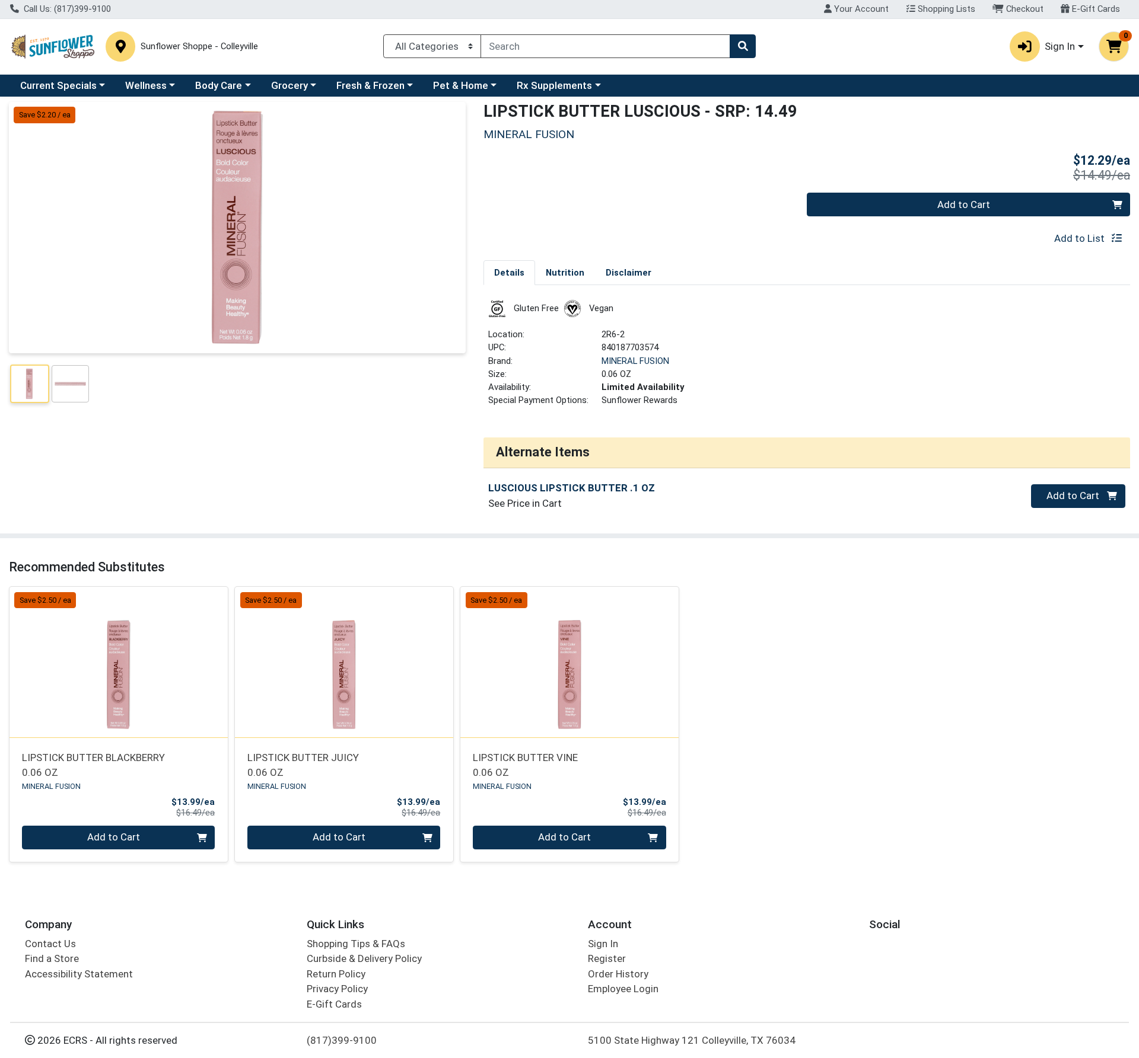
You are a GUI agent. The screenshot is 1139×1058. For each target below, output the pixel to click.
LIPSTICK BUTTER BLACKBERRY (93, 765)
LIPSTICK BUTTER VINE (525, 765)
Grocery (289, 85)
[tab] (509, 272)
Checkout (1023, 9)
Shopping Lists (945, 9)
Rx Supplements (554, 85)
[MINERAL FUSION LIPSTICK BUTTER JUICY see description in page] (344, 662)
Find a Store (52, 958)
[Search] (743, 46)
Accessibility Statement (79, 974)
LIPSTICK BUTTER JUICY (303, 765)
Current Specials (58, 85)
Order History (618, 974)
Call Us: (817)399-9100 (66, 9)
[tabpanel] (806, 358)
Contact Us (50, 944)
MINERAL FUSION (635, 361)
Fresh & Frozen (370, 85)
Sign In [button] (1060, 46)
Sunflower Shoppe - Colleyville (199, 46)
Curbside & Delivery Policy (364, 958)
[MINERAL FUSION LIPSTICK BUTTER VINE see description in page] (569, 662)
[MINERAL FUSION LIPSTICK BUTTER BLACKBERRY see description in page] (118, 662)
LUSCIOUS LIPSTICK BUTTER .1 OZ (571, 488)
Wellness (146, 85)
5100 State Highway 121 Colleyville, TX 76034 (692, 1040)
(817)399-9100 (342, 1040)
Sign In (603, 944)
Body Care (218, 85)
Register (607, 958)
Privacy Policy (337, 989)
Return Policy (336, 974)
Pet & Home (460, 85)
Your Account (860, 9)
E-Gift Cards (1095, 9)
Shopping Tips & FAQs (356, 944)
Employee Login (623, 989)
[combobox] (605, 46)
